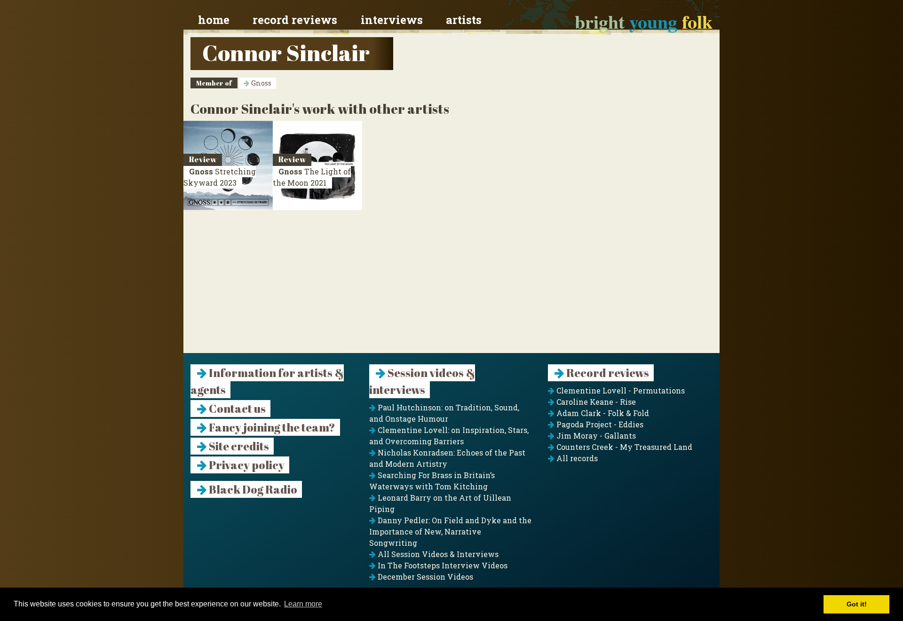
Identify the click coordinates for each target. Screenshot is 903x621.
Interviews (392, 19)
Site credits (238, 446)
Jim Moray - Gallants (595, 435)
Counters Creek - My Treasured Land (623, 447)
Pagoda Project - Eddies (598, 424)
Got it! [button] (857, 604)
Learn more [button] (303, 604)
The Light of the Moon (312, 177)
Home (214, 19)
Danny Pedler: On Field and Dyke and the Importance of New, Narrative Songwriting (450, 531)
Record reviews (295, 19)
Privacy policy (246, 464)
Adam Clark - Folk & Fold (601, 413)
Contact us (236, 408)
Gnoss (260, 83)
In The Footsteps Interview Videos (441, 565)
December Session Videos (424, 577)
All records (576, 458)
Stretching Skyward (219, 177)
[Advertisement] (451, 287)
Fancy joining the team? (271, 427)
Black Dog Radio (252, 489)
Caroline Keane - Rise (595, 402)
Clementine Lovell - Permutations (619, 390)
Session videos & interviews (422, 381)
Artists (464, 19)
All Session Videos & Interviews (437, 554)
